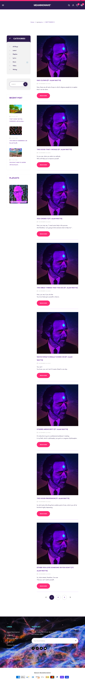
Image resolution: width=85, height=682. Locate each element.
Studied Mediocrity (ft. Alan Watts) (52, 429)
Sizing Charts (10, 648)
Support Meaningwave (13, 632)
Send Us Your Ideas (12, 639)
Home (32, 22)
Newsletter (10, 635)
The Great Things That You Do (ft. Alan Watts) (57, 288)
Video (14, 66)
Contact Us (10, 642)
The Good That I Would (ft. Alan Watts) (54, 149)
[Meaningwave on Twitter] (41, 648)
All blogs (15, 46)
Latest (14, 50)
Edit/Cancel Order (12, 652)
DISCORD (9, 655)
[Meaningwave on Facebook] (33, 648)
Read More (43, 95)
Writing (15, 69)
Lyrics (38, 22)
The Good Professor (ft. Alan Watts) (53, 498)
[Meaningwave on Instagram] (37, 648)
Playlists (15, 54)
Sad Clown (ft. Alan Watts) (49, 80)
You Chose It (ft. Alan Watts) (49, 218)
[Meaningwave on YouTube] (45, 648)
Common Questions (12, 645)
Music (14, 62)
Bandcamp (10, 658)
